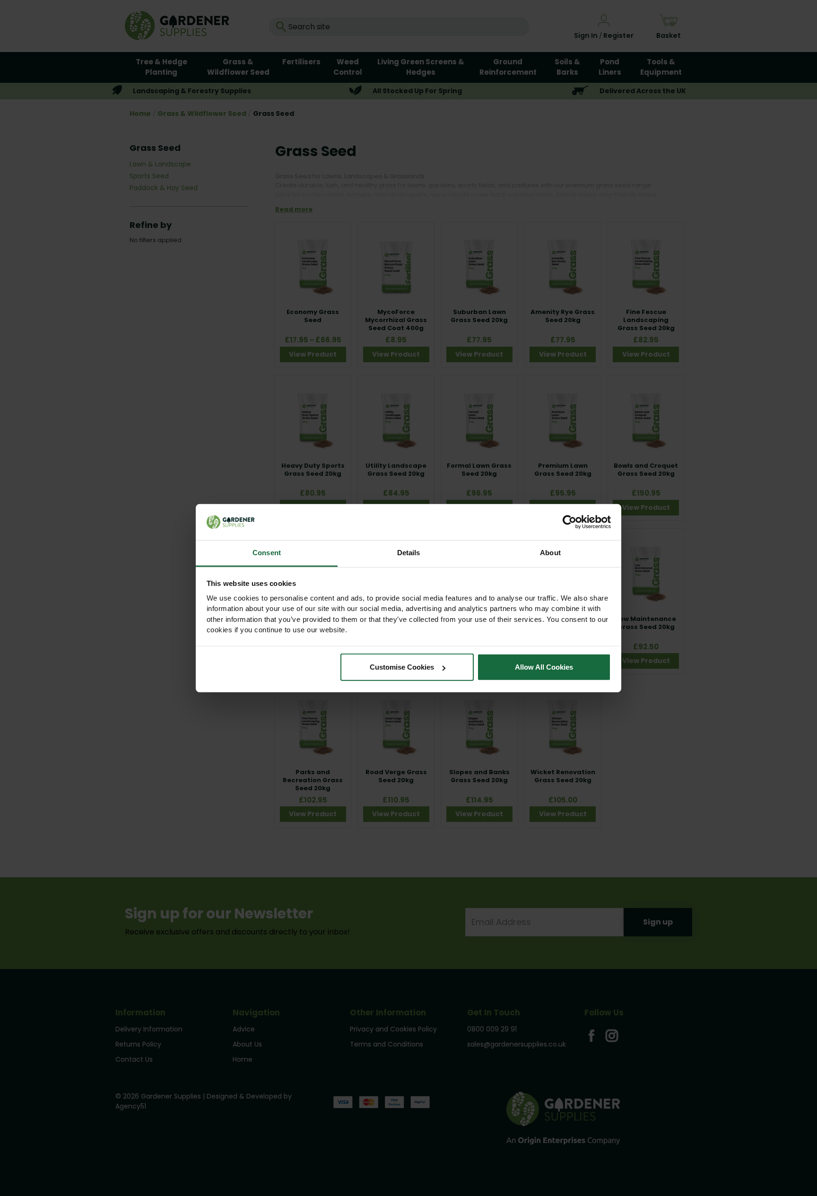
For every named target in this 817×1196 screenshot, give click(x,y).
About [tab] (550, 553)
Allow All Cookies (544, 667)
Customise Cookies (402, 667)
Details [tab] (408, 553)
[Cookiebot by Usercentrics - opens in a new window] (569, 522)
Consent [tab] (266, 553)
